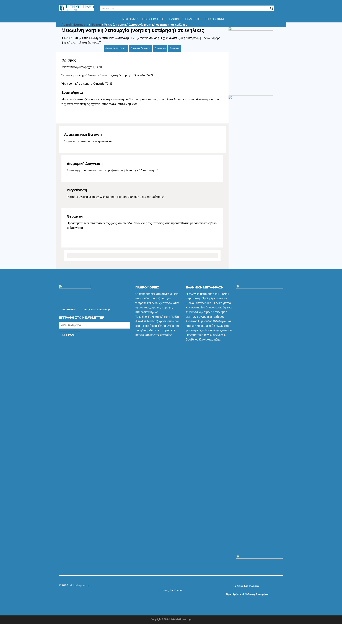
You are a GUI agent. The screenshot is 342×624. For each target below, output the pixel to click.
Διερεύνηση (160, 48)
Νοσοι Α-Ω (130, 19)
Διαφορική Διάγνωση (140, 48)
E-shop (174, 19)
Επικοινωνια (214, 19)
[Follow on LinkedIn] (177, 585)
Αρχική (66, 24)
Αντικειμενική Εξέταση (115, 48)
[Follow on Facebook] (164, 585)
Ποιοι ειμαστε (153, 19)
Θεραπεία (174, 48)
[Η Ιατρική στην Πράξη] (76, 8)
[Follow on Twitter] (173, 585)
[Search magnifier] (271, 8)
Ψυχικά (96, 24)
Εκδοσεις (192, 19)
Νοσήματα (81, 24)
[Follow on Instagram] (168, 585)
